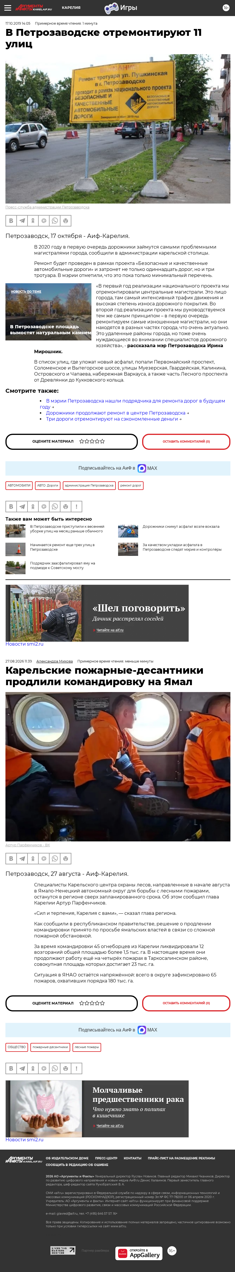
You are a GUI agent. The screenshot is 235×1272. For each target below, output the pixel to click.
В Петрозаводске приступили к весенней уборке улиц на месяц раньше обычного (67, 528)
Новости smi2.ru (24, 644)
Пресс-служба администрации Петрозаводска (47, 207)
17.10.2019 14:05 (17, 23)
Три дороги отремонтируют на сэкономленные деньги (112, 419)
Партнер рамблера (95, 1250)
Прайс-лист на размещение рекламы (181, 1158)
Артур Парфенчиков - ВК (27, 845)
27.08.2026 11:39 (18, 661)
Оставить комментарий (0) (186, 441)
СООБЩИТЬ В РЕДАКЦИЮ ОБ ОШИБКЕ (77, 1165)
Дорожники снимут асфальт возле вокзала (181, 526)
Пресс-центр (106, 1158)
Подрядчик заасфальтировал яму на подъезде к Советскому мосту (62, 565)
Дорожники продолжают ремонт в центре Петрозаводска (115, 413)
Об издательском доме (67, 1158)
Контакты (132, 1158)
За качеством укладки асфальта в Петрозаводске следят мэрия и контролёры (182, 547)
